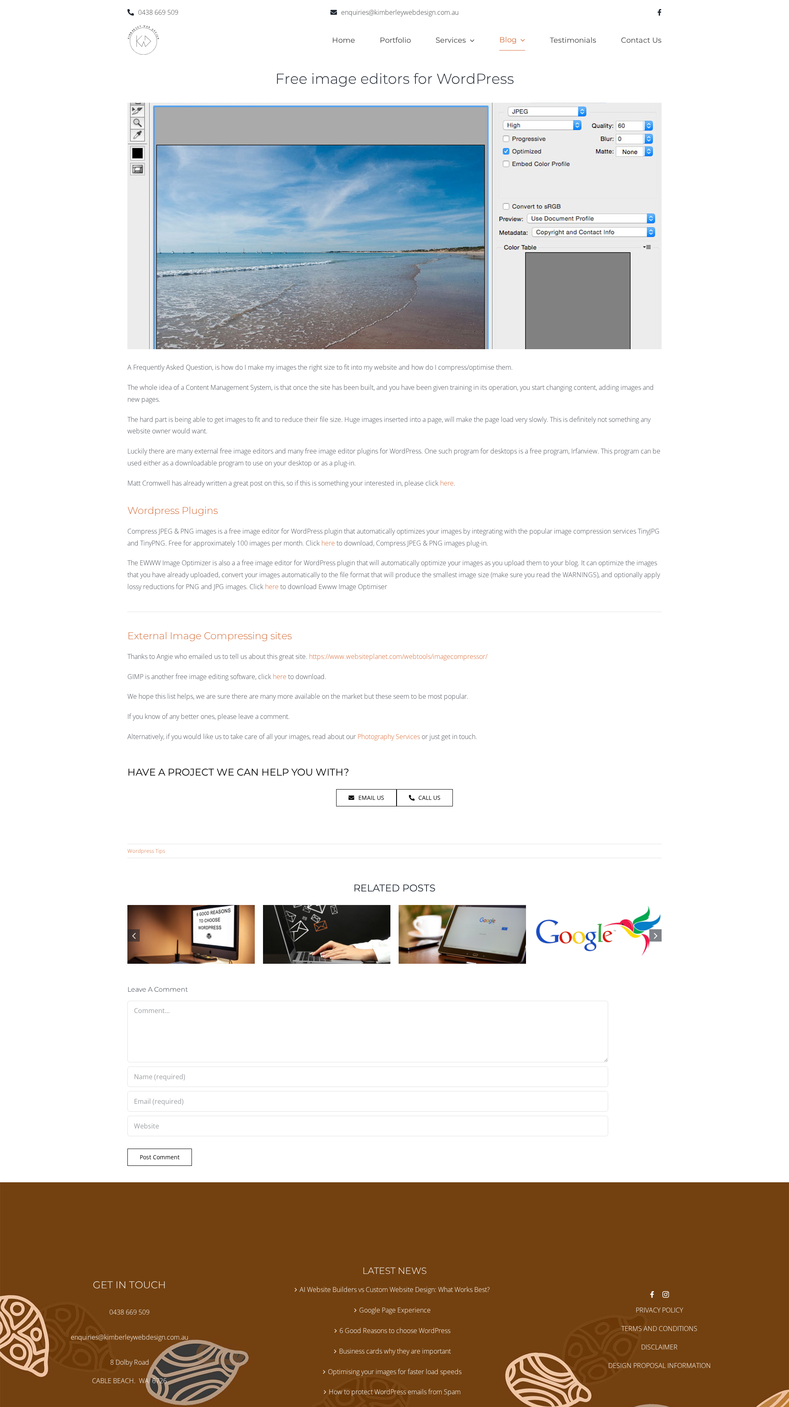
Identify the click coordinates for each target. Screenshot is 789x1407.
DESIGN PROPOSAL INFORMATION (659, 1365)
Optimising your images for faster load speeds (394, 1371)
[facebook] (660, 12)
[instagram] (665, 1294)
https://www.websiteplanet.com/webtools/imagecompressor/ (398, 656)
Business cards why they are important (395, 1351)
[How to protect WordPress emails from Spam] (326, 909)
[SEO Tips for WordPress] (462, 909)
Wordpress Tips (146, 850)
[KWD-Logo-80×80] (143, 28)
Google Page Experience (395, 1310)
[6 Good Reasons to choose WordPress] (191, 909)
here (447, 483)
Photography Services (389, 736)
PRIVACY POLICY (659, 1310)
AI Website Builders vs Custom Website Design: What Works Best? (395, 1289)
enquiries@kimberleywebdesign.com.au (400, 12)
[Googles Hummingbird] (598, 909)
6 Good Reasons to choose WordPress (394, 1330)
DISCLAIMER (659, 1347)
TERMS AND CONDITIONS (659, 1328)
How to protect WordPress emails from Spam (395, 1391)
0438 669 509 (158, 12)
